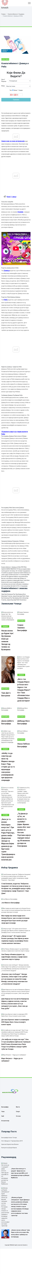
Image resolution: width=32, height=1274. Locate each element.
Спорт (18, 1111)
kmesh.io (25, 1245)
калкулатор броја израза (9, 1147)
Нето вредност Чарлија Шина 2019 (12, 1141)
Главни (3, 14)
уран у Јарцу (11, 197)
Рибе (5, 300)
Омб (2, 1116)
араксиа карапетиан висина (9, 1144)
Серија (20, 90)
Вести (18, 1107)
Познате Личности (5, 627)
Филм (15, 90)
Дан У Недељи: (3, 80)
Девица (7, 270)
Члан (2, 1111)
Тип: (11, 90)
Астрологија (5, 1120)
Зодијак (20, 212)
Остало (5, 815)
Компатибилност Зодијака (16, 14)
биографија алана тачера (9, 1137)
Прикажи (16, 100)
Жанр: (3, 86)
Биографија (21, 620)
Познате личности (21, 675)
